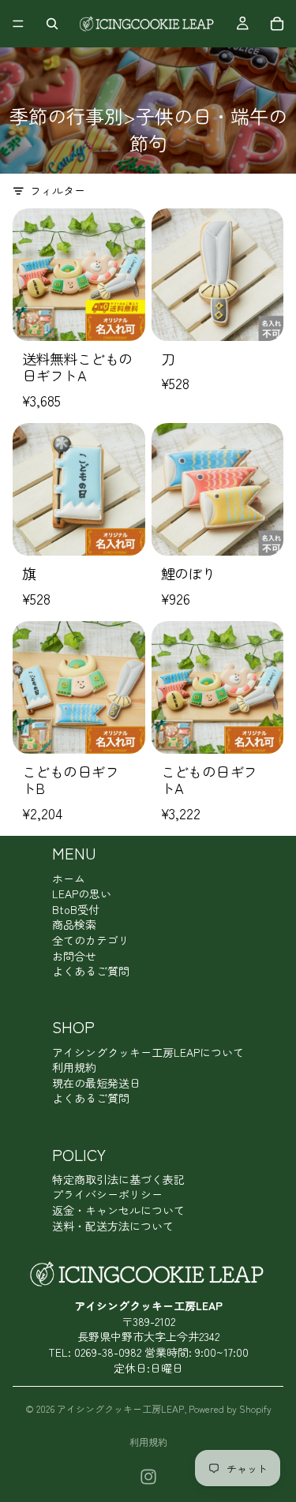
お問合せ (74, 956)
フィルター (57, 190)
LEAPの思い (81, 893)
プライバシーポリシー (107, 1194)
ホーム (68, 878)
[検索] (52, 23)
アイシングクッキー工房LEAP (120, 1408)
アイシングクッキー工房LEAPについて (148, 1052)
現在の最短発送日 (96, 1083)
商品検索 (74, 924)
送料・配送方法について (113, 1226)
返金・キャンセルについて (118, 1210)
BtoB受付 (75, 909)
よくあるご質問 (90, 971)
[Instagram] (148, 1476)
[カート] (277, 23)
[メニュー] (18, 24)
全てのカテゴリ (90, 940)
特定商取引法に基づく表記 (118, 1179)
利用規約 (74, 1067)
